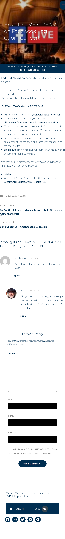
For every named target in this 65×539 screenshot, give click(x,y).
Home (10, 67)
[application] (32, 508)
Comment (14, 353)
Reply (17, 276)
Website (12, 432)
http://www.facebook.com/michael (22, 122)
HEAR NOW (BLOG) (25, 67)
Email (11, 416)
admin (23, 290)
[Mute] (45, 509)
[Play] (11, 509)
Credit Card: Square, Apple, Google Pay (25, 181)
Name (11, 399)
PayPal (7, 173)
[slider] (52, 509)
